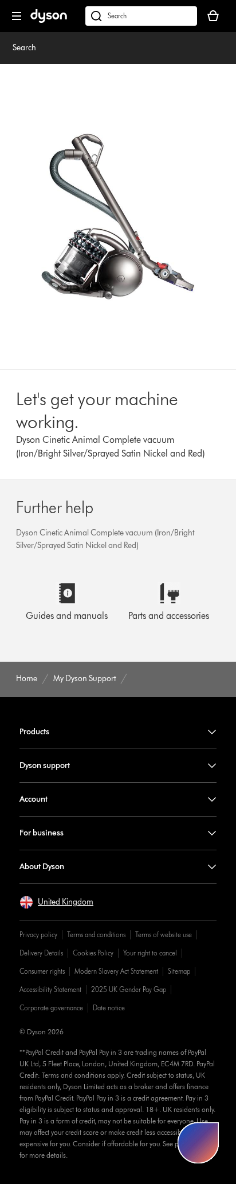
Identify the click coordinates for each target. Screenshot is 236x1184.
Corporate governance (51, 1007)
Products (34, 732)
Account (33, 799)
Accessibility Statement (50, 989)
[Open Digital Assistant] (198, 1142)
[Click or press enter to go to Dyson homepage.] (48, 20)
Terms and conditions (96, 934)
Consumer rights (42, 971)
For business (41, 833)
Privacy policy (38, 934)
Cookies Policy (93, 953)
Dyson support (44, 765)
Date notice (109, 1007)
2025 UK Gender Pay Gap (128, 989)
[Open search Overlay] (141, 16)
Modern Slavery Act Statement (116, 971)
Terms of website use (163, 934)
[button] (56, 902)
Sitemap (179, 971)
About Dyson (41, 866)
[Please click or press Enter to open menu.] (16, 16)
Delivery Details (41, 953)
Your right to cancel (150, 953)
